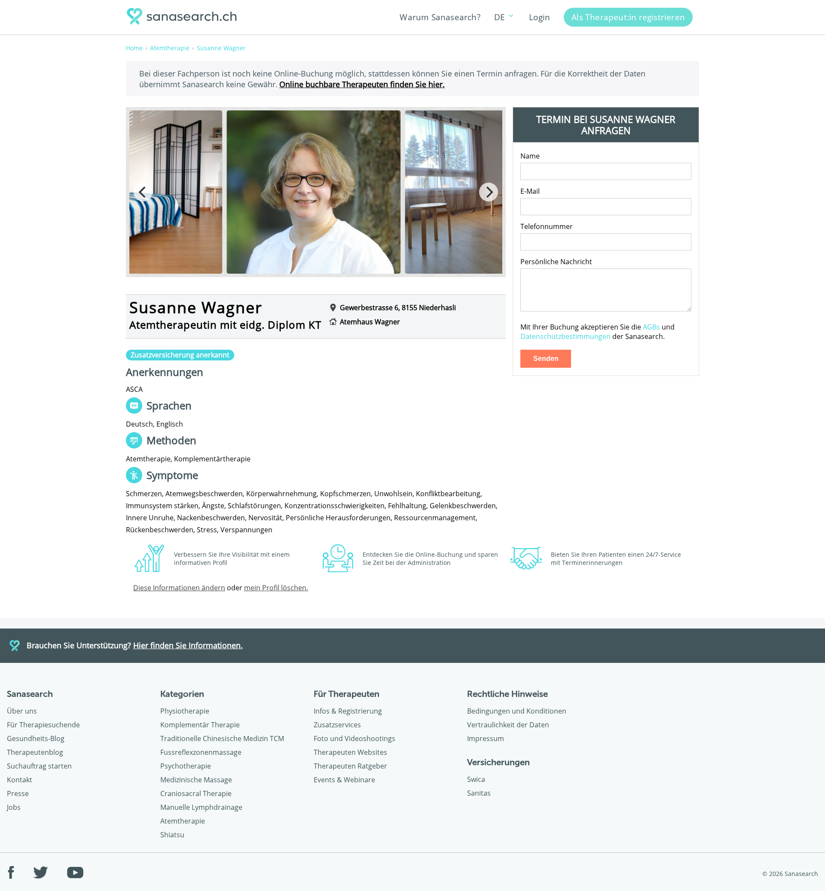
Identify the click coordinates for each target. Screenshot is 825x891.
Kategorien (182, 694)
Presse (18, 793)
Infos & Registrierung (348, 711)
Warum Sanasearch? (440, 17)
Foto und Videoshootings (354, 738)
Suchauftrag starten (39, 766)
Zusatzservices (337, 724)
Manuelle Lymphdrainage (201, 807)
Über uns (22, 711)
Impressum (485, 738)
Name (530, 156)
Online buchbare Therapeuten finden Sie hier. (362, 84)
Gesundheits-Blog (35, 738)
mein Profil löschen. (276, 587)
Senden (546, 358)
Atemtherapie (182, 821)
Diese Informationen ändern (179, 587)
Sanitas (479, 793)
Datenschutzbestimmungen (565, 336)
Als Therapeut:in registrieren (628, 17)
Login (539, 17)
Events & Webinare (344, 779)
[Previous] (143, 192)
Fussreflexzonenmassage (200, 752)
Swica (476, 779)
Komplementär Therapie (200, 724)
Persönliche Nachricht (556, 261)
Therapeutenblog (35, 752)
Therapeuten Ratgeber (350, 766)
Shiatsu (172, 834)
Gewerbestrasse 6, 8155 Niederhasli (398, 307)
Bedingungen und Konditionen (516, 711)
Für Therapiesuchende (43, 724)
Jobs (14, 807)
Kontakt (19, 779)
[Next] (488, 192)
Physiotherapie (184, 711)
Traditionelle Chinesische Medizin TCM (222, 738)
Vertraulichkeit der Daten (508, 724)
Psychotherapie (185, 766)
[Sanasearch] (184, 17)
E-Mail (530, 191)
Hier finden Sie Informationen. (188, 645)
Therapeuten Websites (350, 752)
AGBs (651, 327)
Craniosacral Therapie (196, 793)
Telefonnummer (546, 226)
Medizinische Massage (196, 779)
